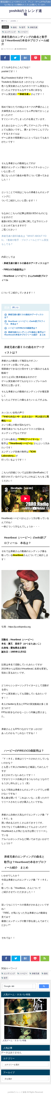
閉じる (15, 307)
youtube (5, 27)
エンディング (10, 32)
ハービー (24, 32)
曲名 (15, 27)
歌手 (23, 27)
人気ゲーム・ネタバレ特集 (14, 1040)
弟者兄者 (33, 27)
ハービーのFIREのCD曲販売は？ (21, 328)
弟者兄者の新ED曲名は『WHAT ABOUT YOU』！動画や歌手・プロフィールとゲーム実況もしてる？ (24, 240)
